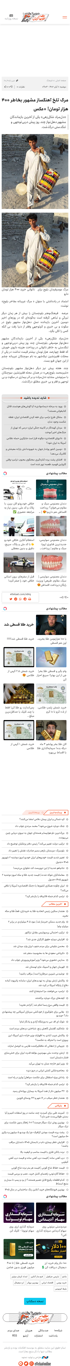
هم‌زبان (28, 1330)
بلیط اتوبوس (61, 1289)
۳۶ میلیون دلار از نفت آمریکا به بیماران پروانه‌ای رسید (39, 1091)
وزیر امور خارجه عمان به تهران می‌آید (47, 1064)
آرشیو (25, 1336)
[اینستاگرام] (31, 1363)
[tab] (57, 812)
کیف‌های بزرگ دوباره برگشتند (50, 998)
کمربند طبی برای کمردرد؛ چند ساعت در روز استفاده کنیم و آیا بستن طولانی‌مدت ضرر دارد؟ (36, 1115)
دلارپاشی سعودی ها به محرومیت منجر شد (44, 953)
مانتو (64, 1276)
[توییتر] (26, 1363)
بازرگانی (58, 1105)
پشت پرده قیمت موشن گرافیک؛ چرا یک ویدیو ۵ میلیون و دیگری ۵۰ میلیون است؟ (35, 1134)
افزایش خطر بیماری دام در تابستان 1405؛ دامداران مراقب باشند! (38, 1144)
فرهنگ (49, 80)
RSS (14, 1336)
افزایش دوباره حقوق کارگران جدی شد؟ (45, 939)
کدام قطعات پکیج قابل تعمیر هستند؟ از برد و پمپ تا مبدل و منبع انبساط (36, 1182)
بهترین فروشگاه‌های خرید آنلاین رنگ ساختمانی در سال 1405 (35, 1190)
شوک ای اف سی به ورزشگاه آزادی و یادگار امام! (42, 1022)
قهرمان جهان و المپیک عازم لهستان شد (45, 967)
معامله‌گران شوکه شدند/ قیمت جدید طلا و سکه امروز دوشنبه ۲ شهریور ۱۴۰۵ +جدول (35, 877)
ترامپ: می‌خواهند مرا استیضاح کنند (47, 991)
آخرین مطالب (55, 904)
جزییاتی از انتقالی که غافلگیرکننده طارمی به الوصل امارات (36, 1046)
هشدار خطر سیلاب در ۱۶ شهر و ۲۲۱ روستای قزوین (41, 1098)
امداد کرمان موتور (19, 1276)
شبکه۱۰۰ (58, 1330)
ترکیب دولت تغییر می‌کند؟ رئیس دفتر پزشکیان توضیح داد (36, 844)
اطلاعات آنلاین (35, 17)
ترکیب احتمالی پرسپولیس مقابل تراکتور (45, 932)
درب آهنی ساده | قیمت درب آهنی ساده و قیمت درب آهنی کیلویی (38, 1160)
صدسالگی (43, 1330)
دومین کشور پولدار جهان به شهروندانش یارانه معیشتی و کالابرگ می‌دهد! (36, 451)
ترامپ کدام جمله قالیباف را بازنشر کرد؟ (45, 896)
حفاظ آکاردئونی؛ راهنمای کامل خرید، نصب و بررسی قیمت (36, 1174)
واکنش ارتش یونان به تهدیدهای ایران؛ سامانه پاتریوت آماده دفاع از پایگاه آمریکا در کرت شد (36, 983)
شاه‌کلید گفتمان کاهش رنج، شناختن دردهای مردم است (37, 1028)
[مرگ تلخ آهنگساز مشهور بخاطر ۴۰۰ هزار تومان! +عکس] (35, 171)
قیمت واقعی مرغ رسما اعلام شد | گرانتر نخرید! (42, 1005)
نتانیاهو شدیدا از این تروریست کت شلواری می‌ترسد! (39, 868)
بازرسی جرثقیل (52, 1276)
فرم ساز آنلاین (37, 1276)
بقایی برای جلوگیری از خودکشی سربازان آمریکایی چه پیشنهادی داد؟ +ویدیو (35, 1014)
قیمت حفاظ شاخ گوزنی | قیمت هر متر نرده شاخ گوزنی (38, 1168)
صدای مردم (13, 1330)
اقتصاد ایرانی (47, 1282)
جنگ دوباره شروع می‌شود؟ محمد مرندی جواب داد (40, 826)
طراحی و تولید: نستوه (32, 1357)
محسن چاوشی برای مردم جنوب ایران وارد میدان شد (39, 946)
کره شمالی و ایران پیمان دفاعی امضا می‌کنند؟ (42, 819)
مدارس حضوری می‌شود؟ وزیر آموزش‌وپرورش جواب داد (38, 960)
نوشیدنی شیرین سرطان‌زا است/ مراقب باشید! (42, 974)
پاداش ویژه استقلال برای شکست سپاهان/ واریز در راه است (36, 1077)
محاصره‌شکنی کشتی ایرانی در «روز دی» (45, 1070)
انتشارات (38, 1336)
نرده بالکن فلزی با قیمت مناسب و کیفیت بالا (42, 1152)
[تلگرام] (20, 1363)
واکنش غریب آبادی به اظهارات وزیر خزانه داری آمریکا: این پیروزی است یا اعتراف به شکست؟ (38, 1037)
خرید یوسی (62, 1282)
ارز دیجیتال (19, 1282)
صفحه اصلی (60, 80)
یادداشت (53, 1336)
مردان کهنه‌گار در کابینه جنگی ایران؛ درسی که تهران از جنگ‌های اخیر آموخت (38, 430)
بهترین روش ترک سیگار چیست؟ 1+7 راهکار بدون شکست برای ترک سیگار (36, 1124)
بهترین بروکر (32, 1282)
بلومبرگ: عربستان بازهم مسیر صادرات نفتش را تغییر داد (36, 851)
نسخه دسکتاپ (35, 1301)
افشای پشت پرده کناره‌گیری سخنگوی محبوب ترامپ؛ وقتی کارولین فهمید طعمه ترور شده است (36, 462)
